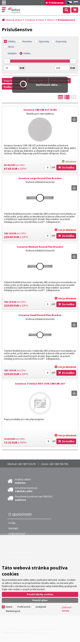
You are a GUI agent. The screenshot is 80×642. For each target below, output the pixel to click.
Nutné (9, 606)
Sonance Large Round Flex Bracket (40, 178)
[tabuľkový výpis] (60, 98)
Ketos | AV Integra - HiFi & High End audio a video (15, 10)
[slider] (7, 61)
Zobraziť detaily (66, 609)
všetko (27, 53)
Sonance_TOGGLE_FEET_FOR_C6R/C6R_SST (40, 383)
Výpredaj (44, 41)
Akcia (11, 46)
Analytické (41, 606)
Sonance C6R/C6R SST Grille (40, 109)
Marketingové (13, 611)
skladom (12, 53)
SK (75, 2)
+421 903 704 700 (58, 464)
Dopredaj (61, 41)
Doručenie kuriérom (26, 489)
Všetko (12, 41)
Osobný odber (23, 481)
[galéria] (73, 98)
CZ (68, 2)
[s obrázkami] (67, 98)
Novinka (27, 41)
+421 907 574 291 (26, 464)
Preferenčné (23, 606)
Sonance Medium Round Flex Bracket (40, 246)
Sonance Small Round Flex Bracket (40, 315)
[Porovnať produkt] (74, 119)
